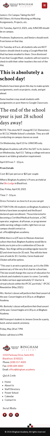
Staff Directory (12, 389)
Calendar (9, 396)
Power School (11, 392)
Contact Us (10, 400)
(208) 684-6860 (15, 365)
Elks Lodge (9, 183)
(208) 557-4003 (18, 362)
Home (8, 381)
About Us (9, 385)
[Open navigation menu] (44, 5)
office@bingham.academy (22, 369)
